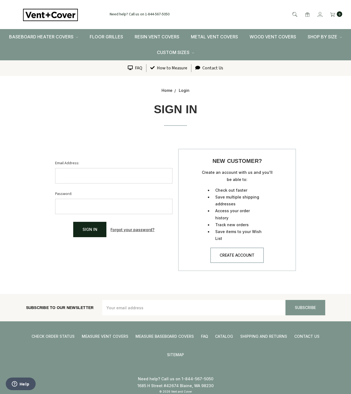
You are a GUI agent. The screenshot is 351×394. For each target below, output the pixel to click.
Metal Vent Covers (214, 36)
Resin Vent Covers (157, 36)
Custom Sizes (174, 52)
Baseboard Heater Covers (42, 36)
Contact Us (212, 68)
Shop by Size (323, 36)
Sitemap (175, 354)
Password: (63, 194)
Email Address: (67, 163)
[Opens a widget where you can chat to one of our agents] (20, 384)
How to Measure (171, 68)
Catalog (224, 336)
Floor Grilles (106, 36)
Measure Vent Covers (105, 336)
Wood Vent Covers (273, 36)
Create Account (237, 255)
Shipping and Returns (263, 336)
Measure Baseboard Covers (164, 336)
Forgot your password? (132, 229)
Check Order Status (53, 336)
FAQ (138, 68)
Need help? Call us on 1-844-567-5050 (139, 14)
